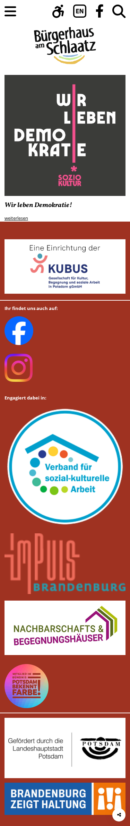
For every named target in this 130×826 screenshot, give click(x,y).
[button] (58, 11)
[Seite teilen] (118, 814)
